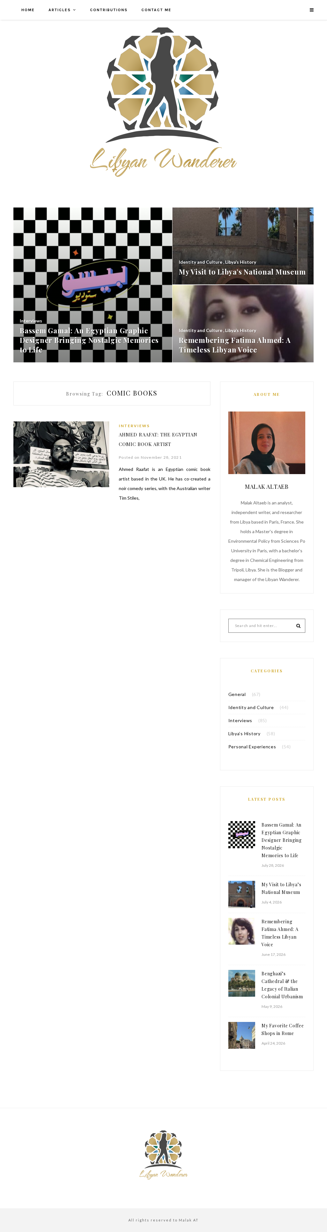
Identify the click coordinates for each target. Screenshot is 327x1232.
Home (28, 10)
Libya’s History (244, 733)
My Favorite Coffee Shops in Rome (283, 1029)
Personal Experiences (252, 746)
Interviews (134, 425)
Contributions (109, 10)
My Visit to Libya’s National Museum (281, 888)
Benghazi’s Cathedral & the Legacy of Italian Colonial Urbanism (282, 985)
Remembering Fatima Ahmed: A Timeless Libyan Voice (280, 933)
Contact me (156, 10)
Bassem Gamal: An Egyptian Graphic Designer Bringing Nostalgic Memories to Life (282, 840)
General (237, 694)
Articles (60, 10)
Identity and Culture (251, 707)
